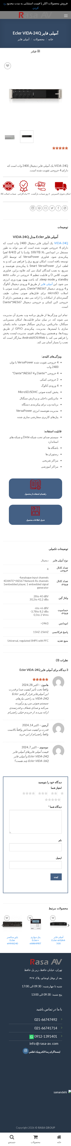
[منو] (66, 15)
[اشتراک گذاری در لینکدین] (33, 208)
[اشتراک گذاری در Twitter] (52, 208)
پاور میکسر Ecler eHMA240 (12, 940)
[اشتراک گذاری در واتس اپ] (65, 208)
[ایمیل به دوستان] (46, 208)
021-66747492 (45, 1020)
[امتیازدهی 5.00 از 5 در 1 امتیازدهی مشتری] (35, 148)
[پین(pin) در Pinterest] (39, 208)
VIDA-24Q (61, 243)
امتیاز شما (56, 787)
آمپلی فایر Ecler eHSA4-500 (58, 940)
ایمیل (59, 857)
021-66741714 (45, 1028)
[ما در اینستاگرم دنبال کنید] (26, 1051)
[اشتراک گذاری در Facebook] (58, 208)
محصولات (39, 39)
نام (60, 840)
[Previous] (61, 93)
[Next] (6, 93)
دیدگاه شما (55, 806)
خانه (50, 39)
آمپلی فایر (23, 39)
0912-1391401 (45, 1036)
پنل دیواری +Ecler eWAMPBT (35, 940)
